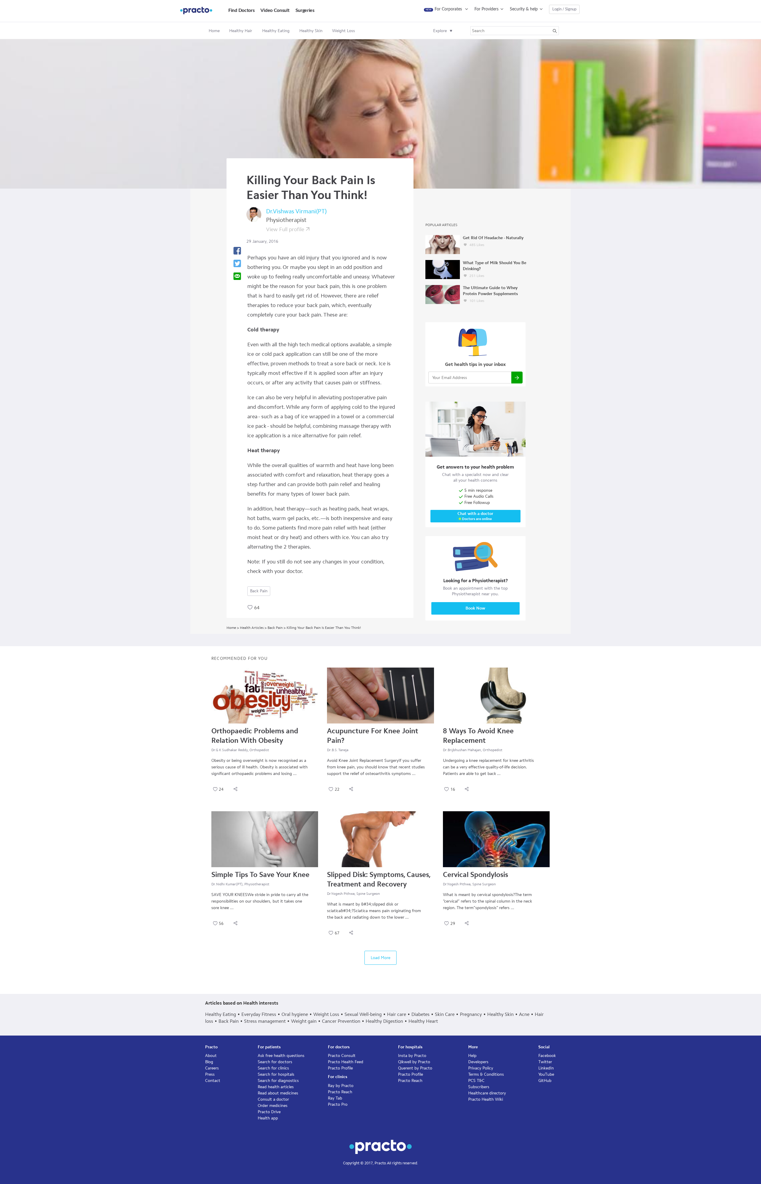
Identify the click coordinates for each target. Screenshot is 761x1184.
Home (214, 30)
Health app (268, 1118)
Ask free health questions (281, 1055)
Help (472, 1055)
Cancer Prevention (341, 1021)
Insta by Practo (412, 1055)
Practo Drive (269, 1111)
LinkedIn (546, 1068)
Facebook (547, 1055)
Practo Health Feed (345, 1061)
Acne (524, 1014)
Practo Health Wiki (485, 1099)
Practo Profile (340, 1068)
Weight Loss (326, 1014)
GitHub (544, 1080)
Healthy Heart (423, 1021)
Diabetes (420, 1014)
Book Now (475, 608)
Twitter (545, 1061)
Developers (478, 1061)
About (211, 1055)
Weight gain (304, 1021)
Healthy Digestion (384, 1021)
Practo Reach (340, 1091)
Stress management (265, 1021)
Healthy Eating (220, 1014)
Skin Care (445, 1014)
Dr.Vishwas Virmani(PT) (296, 211)
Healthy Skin (500, 1014)
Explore (440, 30)
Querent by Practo (415, 1068)
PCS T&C (476, 1080)
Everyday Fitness (258, 1014)
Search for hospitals (276, 1074)
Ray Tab (335, 1098)
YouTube (546, 1074)
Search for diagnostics (278, 1080)
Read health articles (276, 1086)
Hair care (396, 1014)
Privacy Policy (480, 1068)
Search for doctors (275, 1061)
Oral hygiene (295, 1014)
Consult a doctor (273, 1099)
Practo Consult (342, 1055)
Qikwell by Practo (414, 1061)
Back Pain (259, 590)
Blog (209, 1061)
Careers (212, 1068)
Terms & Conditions (486, 1074)
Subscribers (478, 1086)
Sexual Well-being (363, 1014)
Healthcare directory (487, 1093)
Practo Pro (338, 1104)
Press (210, 1074)
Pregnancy (471, 1014)
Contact (212, 1080)
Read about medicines (278, 1093)
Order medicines (272, 1105)
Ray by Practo (340, 1085)
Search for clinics (273, 1068)
